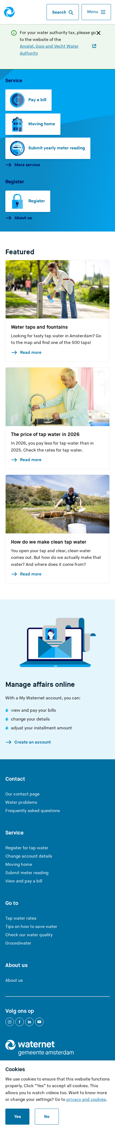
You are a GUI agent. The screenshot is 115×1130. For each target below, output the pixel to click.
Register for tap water (26, 848)
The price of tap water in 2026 (45, 434)
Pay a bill (37, 100)
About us (23, 218)
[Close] (98, 32)
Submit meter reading (26, 872)
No (46, 1116)
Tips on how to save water (31, 926)
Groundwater (18, 943)
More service (27, 165)
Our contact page (22, 794)
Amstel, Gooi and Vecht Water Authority (49, 50)
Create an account (32, 742)
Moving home (41, 124)
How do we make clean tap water (48, 542)
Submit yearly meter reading (56, 148)
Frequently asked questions (32, 810)
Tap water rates (20, 918)
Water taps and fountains (39, 327)
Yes (17, 1116)
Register (36, 201)
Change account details (28, 856)
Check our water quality (29, 935)
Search (59, 12)
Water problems (21, 802)
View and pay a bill (23, 881)
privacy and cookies (86, 1099)
